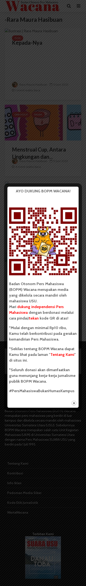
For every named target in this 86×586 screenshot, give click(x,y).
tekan (34, 318)
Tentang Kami (62, 354)
